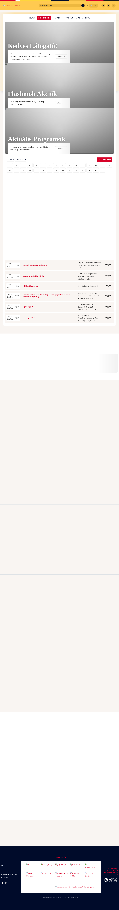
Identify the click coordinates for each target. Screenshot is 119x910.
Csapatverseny (68, 833)
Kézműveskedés (20, 828)
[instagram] (114, 6)
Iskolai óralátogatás (15, 833)
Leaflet (100, 565)
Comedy (38, 837)
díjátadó (93, 833)
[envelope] (103, 6)
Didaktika (106, 828)
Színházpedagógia (77, 837)
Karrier (43, 833)
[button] (41, 514)
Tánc (8, 828)
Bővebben (60, 56)
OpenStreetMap (111, 565)
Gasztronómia (105, 833)
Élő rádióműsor (49, 837)
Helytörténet (33, 828)
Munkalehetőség (31, 833)
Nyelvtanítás (63, 837)
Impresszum (5, 877)
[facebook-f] (108, 6)
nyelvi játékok (82, 833)
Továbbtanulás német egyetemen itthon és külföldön (60, 828)
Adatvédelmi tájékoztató (9, 874)
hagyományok (54, 833)
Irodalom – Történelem (91, 828)
